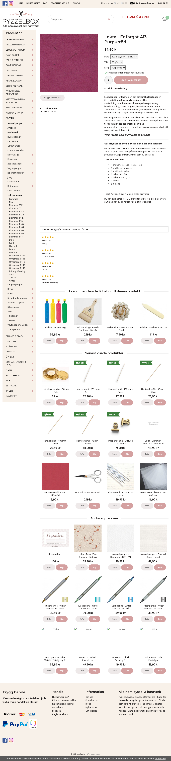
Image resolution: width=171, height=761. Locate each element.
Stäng (163, 758)
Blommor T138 (16, 214)
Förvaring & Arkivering (13, 93)
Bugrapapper (14, 136)
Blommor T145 (16, 217)
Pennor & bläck (14, 336)
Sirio (10, 311)
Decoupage (13, 154)
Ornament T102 (17, 255)
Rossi (10, 293)
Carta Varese (14, 145)
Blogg (76, 3)
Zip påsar (11, 385)
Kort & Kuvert (14, 107)
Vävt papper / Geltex (18, 324)
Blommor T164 (16, 227)
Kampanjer (11, 395)
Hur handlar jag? (60, 696)
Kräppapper (14, 186)
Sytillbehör (13, 375)
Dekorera (11, 70)
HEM (21, 3)
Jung (10, 177)
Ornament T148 (17, 268)
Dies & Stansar (14, 75)
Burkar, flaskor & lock (16, 363)
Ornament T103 (17, 258)
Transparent (14, 329)
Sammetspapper (16, 302)
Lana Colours (14, 190)
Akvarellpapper (15, 123)
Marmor (13, 252)
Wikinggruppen (93, 754)
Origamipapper (15, 284)
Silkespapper (14, 306)
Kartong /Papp (14, 112)
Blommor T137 (16, 211)
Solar (11, 274)
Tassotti (12, 320)
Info (49, 340)
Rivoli (10, 288)
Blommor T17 (16, 236)
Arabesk (12, 127)
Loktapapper (15, 195)
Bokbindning (13, 65)
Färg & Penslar (14, 59)
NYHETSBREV (33, 3)
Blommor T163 (16, 224)
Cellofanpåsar (14, 85)
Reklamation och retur (63, 703)
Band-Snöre (12, 54)
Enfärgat (13, 198)
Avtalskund (57, 707)
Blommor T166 (16, 233)
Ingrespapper (15, 168)
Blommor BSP (16, 205)
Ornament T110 (17, 261)
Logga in (56, 710)
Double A (12, 159)
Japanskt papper (16, 172)
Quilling (11, 341)
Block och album (15, 49)
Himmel (13, 245)
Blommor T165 (16, 230)
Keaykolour (13, 181)
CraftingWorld (15, 39)
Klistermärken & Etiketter (15, 101)
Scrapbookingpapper (18, 297)
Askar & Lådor (14, 80)
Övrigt (10, 356)
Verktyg (10, 351)
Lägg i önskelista (52, 97)
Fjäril (11, 242)
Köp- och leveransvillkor (64, 700)
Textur (12, 277)
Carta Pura (13, 141)
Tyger (9, 390)
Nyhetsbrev (91, 707)
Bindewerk (13, 132)
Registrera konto (60, 714)
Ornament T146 (17, 265)
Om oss (89, 696)
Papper (10, 117)
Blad (11, 202)
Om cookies (91, 710)
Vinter (12, 280)
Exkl (125, 3)
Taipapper (13, 315)
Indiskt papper (15, 163)
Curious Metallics (16, 150)
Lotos (12, 249)
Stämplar (11, 346)
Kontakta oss (92, 700)
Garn (9, 370)
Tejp (8, 380)
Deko (12, 239)
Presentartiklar (15, 44)
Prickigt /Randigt (17, 271)
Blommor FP (15, 208)
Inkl (118, 3)
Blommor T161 (16, 220)
